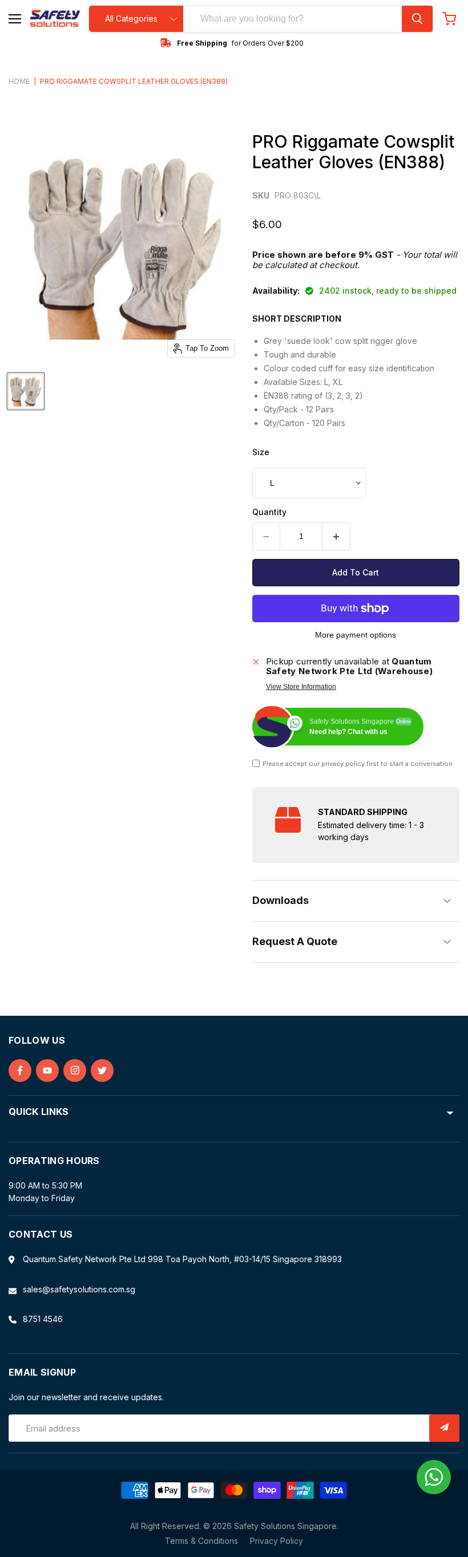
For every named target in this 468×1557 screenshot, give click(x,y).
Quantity (269, 512)
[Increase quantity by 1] (336, 536)
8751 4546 (43, 1319)
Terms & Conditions (201, 1541)
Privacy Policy (276, 1541)
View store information (301, 687)
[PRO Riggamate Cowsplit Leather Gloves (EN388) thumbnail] (25, 391)
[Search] (417, 19)
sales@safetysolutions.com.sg (79, 1289)
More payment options (355, 634)
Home (19, 82)
